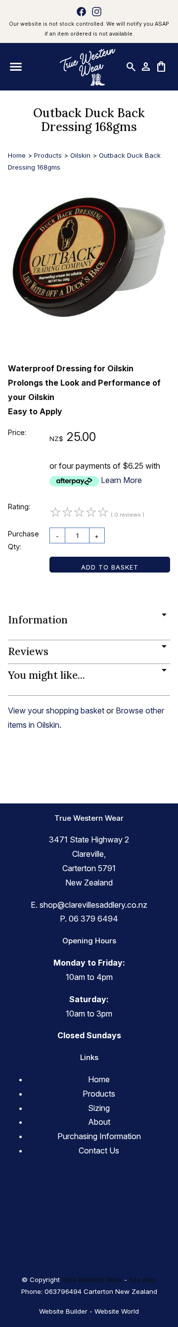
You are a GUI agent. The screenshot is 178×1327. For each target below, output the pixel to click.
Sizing (99, 1108)
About (99, 1122)
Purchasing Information (99, 1136)
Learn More (121, 480)
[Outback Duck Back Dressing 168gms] (89, 335)
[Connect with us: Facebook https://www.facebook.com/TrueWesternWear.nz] (81, 11)
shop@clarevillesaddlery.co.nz (93, 905)
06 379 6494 (93, 919)
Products (48, 155)
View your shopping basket (56, 710)
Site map (142, 1279)
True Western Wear (92, 1279)
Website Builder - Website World (89, 1311)
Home (17, 155)
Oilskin (80, 155)
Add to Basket (109, 567)
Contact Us (99, 1150)
